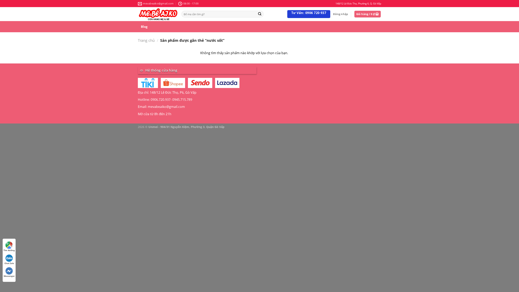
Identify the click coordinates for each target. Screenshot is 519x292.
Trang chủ (146, 40)
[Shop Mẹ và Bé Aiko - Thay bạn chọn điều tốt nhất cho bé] (158, 14)
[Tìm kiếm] (259, 14)
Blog (144, 27)
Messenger (9, 276)
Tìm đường (9, 250)
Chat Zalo (9, 263)
